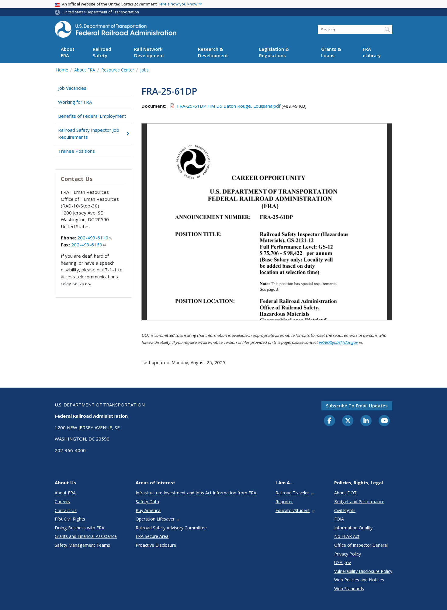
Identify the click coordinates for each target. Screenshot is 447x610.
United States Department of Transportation (101, 12)
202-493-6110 (92, 238)
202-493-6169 (86, 245)
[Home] (115, 31)
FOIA (339, 519)
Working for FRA (75, 102)
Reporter (284, 501)
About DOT (345, 493)
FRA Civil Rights (70, 519)
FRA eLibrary (372, 52)
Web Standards (349, 588)
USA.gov (342, 562)
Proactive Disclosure (156, 545)
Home (62, 70)
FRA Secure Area (152, 536)
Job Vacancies (72, 88)
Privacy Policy (347, 554)
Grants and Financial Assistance (86, 536)
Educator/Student (292, 510)
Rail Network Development (149, 52)
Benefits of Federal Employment (92, 116)
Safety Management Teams (82, 545)
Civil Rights (344, 510)
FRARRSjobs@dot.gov (338, 342)
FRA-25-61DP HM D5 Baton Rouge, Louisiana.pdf (228, 106)
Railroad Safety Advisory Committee (171, 528)
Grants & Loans (331, 52)
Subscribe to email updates (357, 406)
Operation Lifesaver (155, 519)
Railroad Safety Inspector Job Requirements (88, 133)
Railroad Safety (102, 52)
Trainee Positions (76, 151)
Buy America (148, 510)
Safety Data (147, 501)
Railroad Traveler (292, 493)
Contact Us (66, 510)
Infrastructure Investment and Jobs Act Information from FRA (196, 493)
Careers (62, 501)
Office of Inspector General (361, 545)
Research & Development (213, 52)
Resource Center (117, 70)
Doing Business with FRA (79, 528)
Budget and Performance (359, 501)
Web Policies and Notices (359, 580)
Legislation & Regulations (274, 52)
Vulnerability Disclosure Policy (363, 571)
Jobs (144, 70)
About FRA (67, 52)
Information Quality (353, 528)
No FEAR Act (346, 536)
